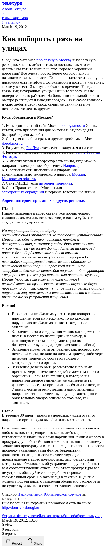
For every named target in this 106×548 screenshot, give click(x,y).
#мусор (96, 516)
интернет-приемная (55, 183)
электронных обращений (23, 192)
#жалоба (70, 516)
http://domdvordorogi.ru (20, 507)
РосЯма (32, 148)
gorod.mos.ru (12, 143)
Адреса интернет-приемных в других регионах (43, 200)
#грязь (57, 516)
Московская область (19, 179)
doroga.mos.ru (73, 125)
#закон (46, 516)
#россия (83, 516)
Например (71, 165)
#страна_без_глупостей (21, 516)
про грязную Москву (53, 60)
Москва (78, 174)
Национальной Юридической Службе (49, 494)
